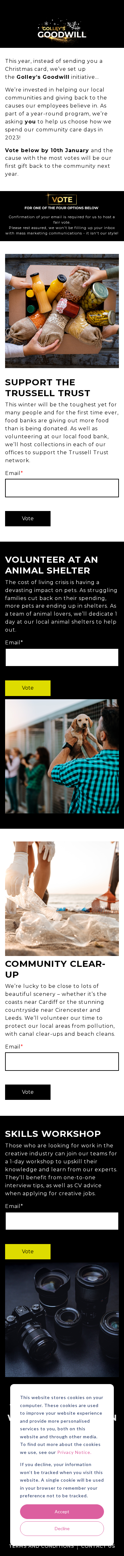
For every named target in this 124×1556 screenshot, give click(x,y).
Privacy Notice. (74, 1452)
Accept (62, 1511)
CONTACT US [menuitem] (98, 1546)
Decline (62, 1528)
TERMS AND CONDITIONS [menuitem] (41, 1546)
